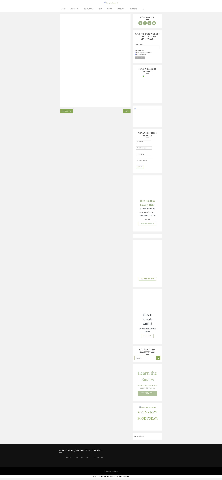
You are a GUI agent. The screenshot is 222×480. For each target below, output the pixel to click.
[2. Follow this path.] (95, 25)
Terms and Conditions (116, 476)
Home (63, 9)
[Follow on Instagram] (140, 23)
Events (109, 9)
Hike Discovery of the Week (143, 52)
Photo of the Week (141, 54)
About (68, 457)
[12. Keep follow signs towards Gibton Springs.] (95, 76)
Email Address (139, 44)
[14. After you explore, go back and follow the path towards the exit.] (73, 94)
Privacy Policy (126, 476)
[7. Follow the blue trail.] (73, 59)
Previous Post (67, 111)
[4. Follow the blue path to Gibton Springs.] (73, 42)
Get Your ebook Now (147, 393)
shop (100, 9)
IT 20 (126, 111)
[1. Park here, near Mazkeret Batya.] (73, 25)
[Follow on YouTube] (154, 23)
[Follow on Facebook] (145, 23)
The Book (133, 9)
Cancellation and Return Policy (100, 476)
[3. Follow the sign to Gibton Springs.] (118, 25)
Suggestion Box (82, 457)
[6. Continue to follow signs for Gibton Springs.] (118, 42)
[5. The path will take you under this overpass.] (95, 42)
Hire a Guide (121, 9)
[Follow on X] (149, 23)
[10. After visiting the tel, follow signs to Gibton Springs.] (73, 76)
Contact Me (98, 457)
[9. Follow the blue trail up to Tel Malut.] (118, 59)
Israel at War (88, 9)
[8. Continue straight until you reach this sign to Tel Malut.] (95, 59)
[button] (143, 9)
